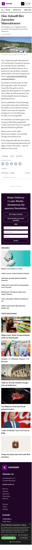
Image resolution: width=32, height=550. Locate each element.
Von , (3, 34)
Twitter (4, 507)
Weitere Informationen (19, 532)
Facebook (5, 504)
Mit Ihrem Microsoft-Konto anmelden (16, 219)
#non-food (17, 10)
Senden (16, 240)
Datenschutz (6, 496)
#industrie (27, 10)
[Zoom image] (15, 45)
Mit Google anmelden (16, 214)
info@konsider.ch (8, 484)
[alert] (16, 534)
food (12, 156)
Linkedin (5, 509)
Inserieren (5, 491)
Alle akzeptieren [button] (8, 538)
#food (8, 10)
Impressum (5, 494)
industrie (19, 156)
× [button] (30, 524)
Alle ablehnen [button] (24, 538)
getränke (5, 156)
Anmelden (26, 3)
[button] (16, 542)
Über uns (5, 489)
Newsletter (22, 3)
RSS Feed (5, 499)
